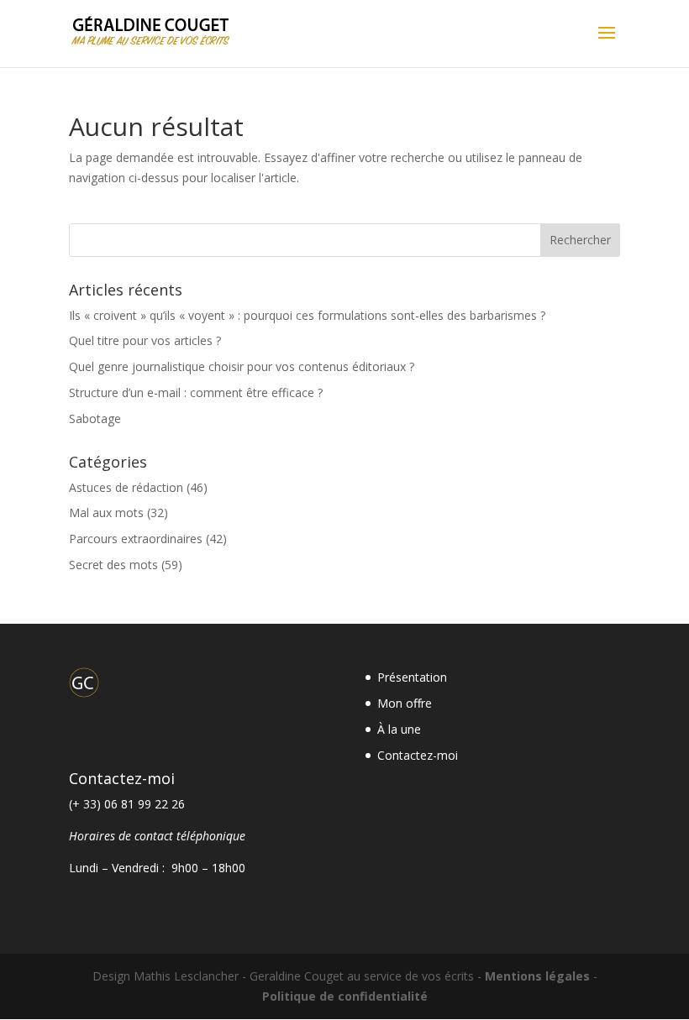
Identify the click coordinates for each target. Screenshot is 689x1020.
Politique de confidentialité (345, 996)
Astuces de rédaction (126, 487)
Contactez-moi (417, 755)
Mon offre (404, 703)
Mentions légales (537, 976)
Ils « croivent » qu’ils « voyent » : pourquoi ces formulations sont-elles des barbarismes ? (307, 315)
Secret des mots (113, 565)
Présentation (412, 677)
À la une (399, 729)
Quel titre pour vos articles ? (145, 340)
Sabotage (95, 418)
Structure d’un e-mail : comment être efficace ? (196, 392)
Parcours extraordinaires (135, 539)
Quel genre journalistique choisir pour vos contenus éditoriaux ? (241, 366)
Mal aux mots (106, 512)
